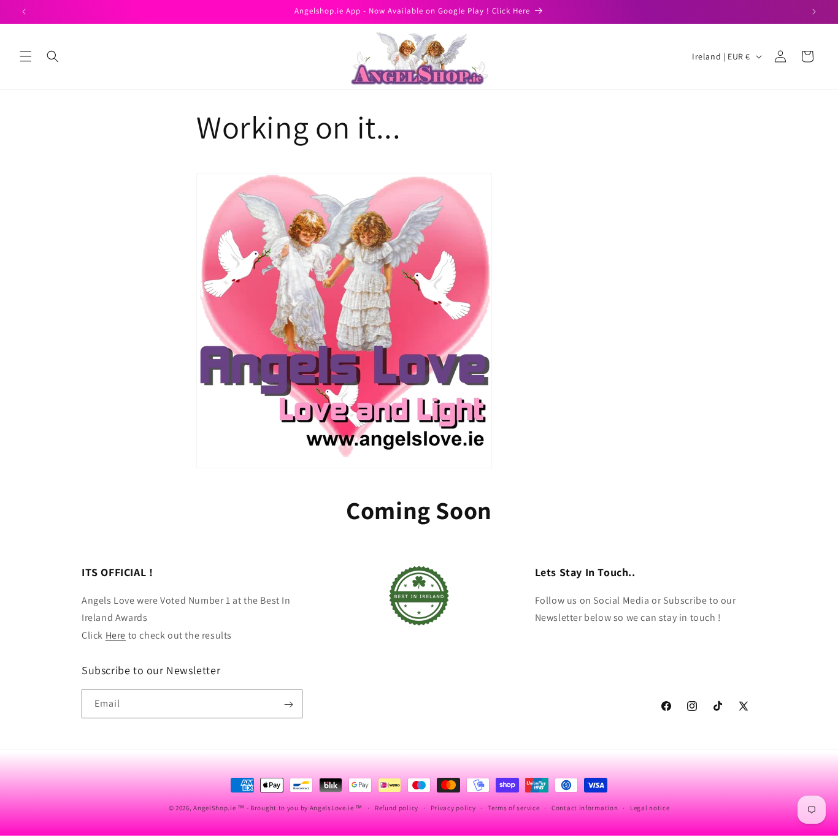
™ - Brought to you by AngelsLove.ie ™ (300, 808)
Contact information (585, 807)
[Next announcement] (814, 11)
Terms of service (513, 807)
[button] (25, 56)
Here (116, 635)
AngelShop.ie (214, 808)
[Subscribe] (288, 704)
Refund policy (396, 807)
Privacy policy (453, 807)
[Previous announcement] (23, 11)
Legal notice (649, 807)
